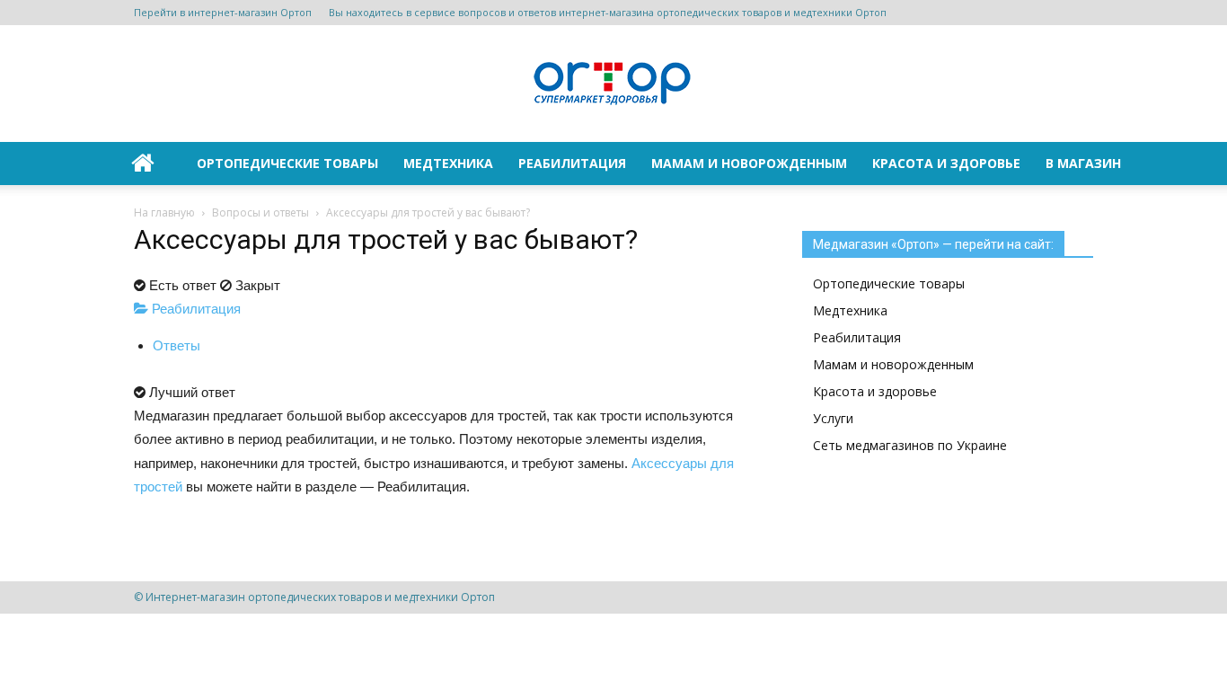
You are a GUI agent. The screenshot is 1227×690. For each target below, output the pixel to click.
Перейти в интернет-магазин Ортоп (223, 12)
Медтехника (448, 163)
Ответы (176, 345)
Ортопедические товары (287, 163)
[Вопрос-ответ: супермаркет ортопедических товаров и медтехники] (613, 85)
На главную (164, 212)
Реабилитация (572, 163)
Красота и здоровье (946, 163)
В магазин (1083, 163)
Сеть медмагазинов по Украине (910, 445)
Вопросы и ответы (260, 212)
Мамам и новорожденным (749, 163)
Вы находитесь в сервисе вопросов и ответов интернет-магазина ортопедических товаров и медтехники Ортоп (608, 12)
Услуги (833, 418)
